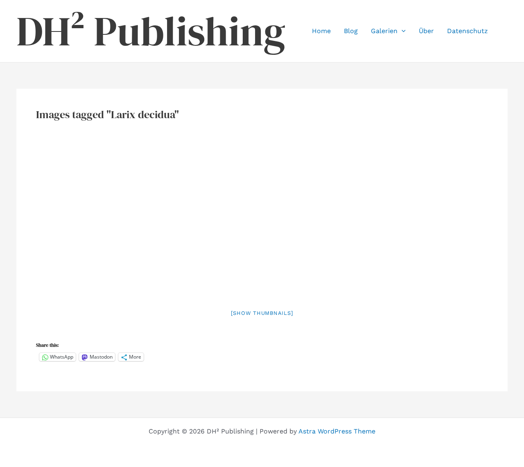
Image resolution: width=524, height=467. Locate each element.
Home (321, 31)
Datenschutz (467, 31)
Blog (351, 31)
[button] (402, 31)
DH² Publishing (150, 31)
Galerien (384, 31)
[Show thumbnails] (262, 313)
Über (426, 31)
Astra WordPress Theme (336, 431)
